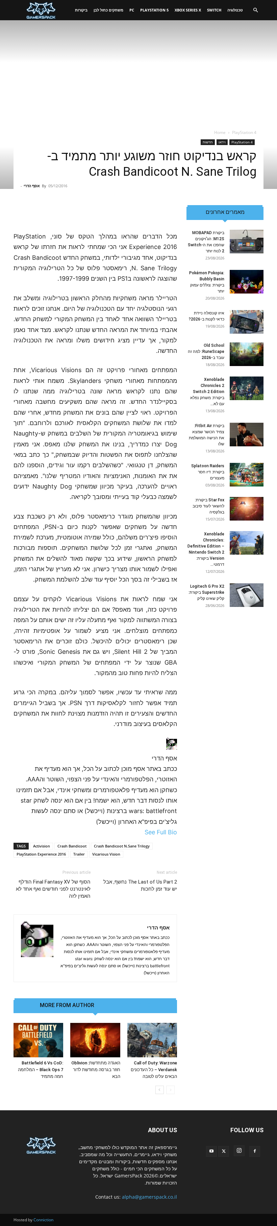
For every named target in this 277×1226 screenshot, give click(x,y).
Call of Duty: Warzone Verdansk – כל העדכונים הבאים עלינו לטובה (154, 1069)
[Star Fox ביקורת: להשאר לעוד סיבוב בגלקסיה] (246, 509)
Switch (214, 9)
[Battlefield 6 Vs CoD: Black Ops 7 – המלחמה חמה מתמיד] (38, 1040)
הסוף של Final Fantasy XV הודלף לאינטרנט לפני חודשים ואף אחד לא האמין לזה (53, 889)
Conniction (43, 1220)
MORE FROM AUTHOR (67, 1005)
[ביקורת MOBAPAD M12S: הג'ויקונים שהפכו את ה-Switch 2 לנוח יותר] (246, 241)
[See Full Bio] (141, 832)
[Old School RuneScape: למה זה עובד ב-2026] (246, 354)
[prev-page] (170, 1090)
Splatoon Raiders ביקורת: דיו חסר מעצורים (207, 472)
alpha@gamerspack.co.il (149, 1197)
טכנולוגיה (235, 9)
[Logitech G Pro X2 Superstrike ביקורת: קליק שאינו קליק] (246, 595)
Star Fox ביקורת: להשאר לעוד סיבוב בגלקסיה (208, 506)
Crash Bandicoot (71, 845)
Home (220, 132)
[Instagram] (239, 1150)
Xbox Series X (188, 9)
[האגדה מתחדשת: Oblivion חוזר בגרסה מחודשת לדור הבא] (95, 1040)
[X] (223, 1151)
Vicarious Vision (106, 854)
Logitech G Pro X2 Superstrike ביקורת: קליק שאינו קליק (206, 592)
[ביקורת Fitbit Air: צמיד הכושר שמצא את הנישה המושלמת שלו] (246, 434)
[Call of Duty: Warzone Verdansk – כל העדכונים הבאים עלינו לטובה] (152, 1040)
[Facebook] (254, 1151)
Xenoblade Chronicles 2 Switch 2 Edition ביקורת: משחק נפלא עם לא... (207, 391)
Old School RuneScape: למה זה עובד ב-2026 (206, 351)
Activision (41, 845)
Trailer (79, 854)
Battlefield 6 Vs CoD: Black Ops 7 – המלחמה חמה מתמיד (40, 1069)
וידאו (222, 142)
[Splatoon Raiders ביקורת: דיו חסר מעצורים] (246, 474)
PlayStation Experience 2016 (41, 854)
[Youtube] (211, 1151)
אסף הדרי (32, 185)
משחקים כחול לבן (108, 9)
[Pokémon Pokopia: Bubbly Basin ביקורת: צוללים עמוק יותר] (246, 282)
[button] (255, 10)
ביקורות (81, 9)
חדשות (208, 142)
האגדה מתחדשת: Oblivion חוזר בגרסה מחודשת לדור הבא (95, 1069)
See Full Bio (161, 832)
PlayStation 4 (242, 142)
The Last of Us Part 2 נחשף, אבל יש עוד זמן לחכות (140, 885)
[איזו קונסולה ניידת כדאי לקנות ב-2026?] (246, 322)
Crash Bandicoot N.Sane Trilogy (122, 845)
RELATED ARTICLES (126, 1005)
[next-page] (159, 1090)
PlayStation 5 (154, 9)
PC (131, 9)
